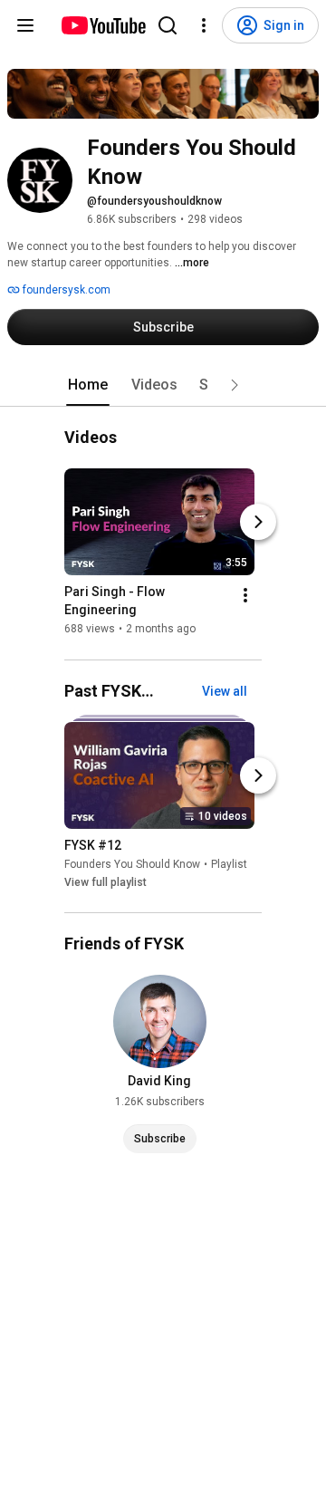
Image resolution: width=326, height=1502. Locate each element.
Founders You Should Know (132, 864)
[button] (234, 385)
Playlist (229, 864)
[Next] (258, 523)
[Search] (167, 25)
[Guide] (25, 25)
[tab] (88, 385)
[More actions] (245, 596)
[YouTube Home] (102, 25)
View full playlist (105, 882)
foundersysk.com (65, 290)
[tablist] (163, 385)
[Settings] (204, 25)
